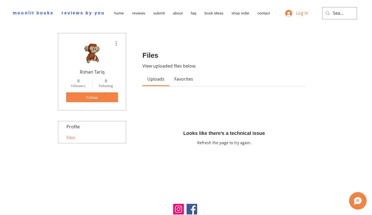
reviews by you (83, 13)
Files (70, 138)
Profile (73, 127)
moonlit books (33, 13)
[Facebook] (192, 209)
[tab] (155, 79)
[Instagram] (178, 209)
